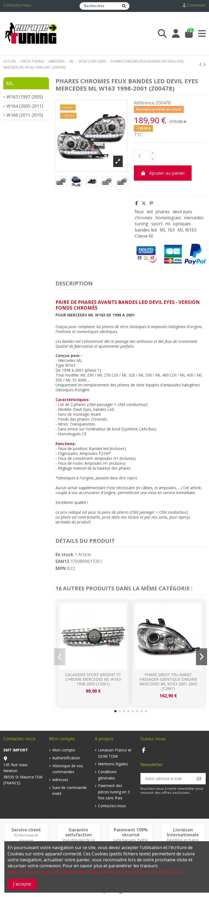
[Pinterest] (151, 203)
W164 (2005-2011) (25, 106)
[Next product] (204, 64)
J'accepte (22, 884)
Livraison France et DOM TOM (114, 753)
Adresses (60, 779)
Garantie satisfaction (78, 832)
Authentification (66, 757)
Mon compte (63, 750)
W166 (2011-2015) (25, 115)
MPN (61, 568)
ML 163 (167, 230)
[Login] (175, 33)
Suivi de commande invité (69, 790)
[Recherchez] (124, 6)
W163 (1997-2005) (25, 97)
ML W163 (186, 230)
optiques (182, 224)
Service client (26, 830)
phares (162, 212)
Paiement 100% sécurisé (131, 832)
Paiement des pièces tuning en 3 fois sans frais (114, 791)
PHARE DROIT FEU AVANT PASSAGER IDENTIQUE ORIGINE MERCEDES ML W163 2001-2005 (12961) (168, 681)
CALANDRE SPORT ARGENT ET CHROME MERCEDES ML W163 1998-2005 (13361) (93, 679)
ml (167, 224)
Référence (144, 103)
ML (10, 83)
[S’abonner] (198, 778)
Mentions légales (113, 763)
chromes (143, 218)
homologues (168, 218)
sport (156, 224)
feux (139, 212)
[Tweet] (144, 203)
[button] (115, 711)
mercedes (194, 218)
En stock (64, 554)
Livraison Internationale (183, 832)
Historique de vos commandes (67, 768)
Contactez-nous (17, 5)
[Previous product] (201, 64)
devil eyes (182, 212)
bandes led (146, 230)
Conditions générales (107, 774)
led (150, 212)
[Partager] (136, 203)
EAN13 (62, 561)
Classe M (144, 236)
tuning (141, 224)
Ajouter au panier (167, 173)
